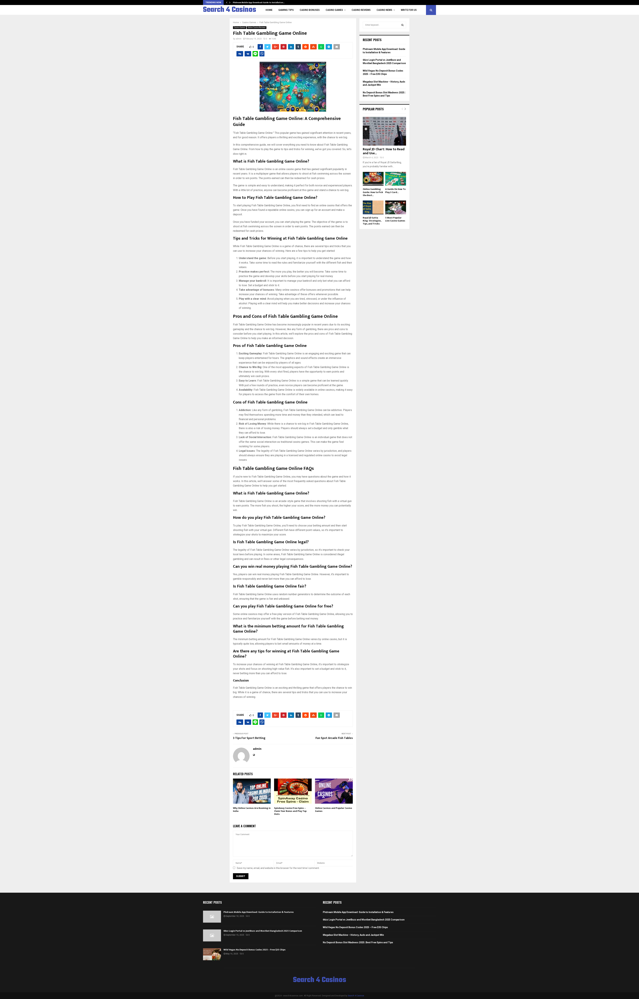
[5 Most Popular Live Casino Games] (395, 207)
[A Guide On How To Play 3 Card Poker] (395, 179)
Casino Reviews (361, 10)
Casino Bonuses (310, 10)
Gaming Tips (286, 10)
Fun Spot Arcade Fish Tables (334, 738)
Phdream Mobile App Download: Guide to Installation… (259, 2)
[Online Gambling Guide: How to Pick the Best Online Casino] (373, 179)
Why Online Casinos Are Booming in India (252, 809)
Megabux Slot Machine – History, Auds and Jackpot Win (353, 935)
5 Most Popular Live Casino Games (395, 219)
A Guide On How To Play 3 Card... (395, 190)
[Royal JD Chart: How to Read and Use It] (384, 131)
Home (269, 10)
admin (238, 39)
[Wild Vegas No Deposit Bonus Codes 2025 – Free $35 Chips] (212, 954)
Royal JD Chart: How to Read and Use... (384, 151)
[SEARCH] (402, 25)
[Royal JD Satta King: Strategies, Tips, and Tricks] (373, 207)
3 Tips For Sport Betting (249, 738)
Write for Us (409, 10)
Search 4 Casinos (229, 10)
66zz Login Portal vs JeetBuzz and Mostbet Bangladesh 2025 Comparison (262, 931)
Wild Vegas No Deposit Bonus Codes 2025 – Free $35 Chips (254, 950)
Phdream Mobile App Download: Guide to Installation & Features (258, 912)
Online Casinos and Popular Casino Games (333, 809)
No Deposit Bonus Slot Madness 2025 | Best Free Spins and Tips (358, 942)
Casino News (384, 10)
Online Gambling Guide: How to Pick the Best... (373, 192)
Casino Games (334, 10)
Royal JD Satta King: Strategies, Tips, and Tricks (372, 221)
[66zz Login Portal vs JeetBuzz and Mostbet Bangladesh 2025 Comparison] (212, 935)
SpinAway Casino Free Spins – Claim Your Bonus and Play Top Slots (290, 811)
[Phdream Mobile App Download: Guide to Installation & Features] (212, 917)
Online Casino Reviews (257, 27)
